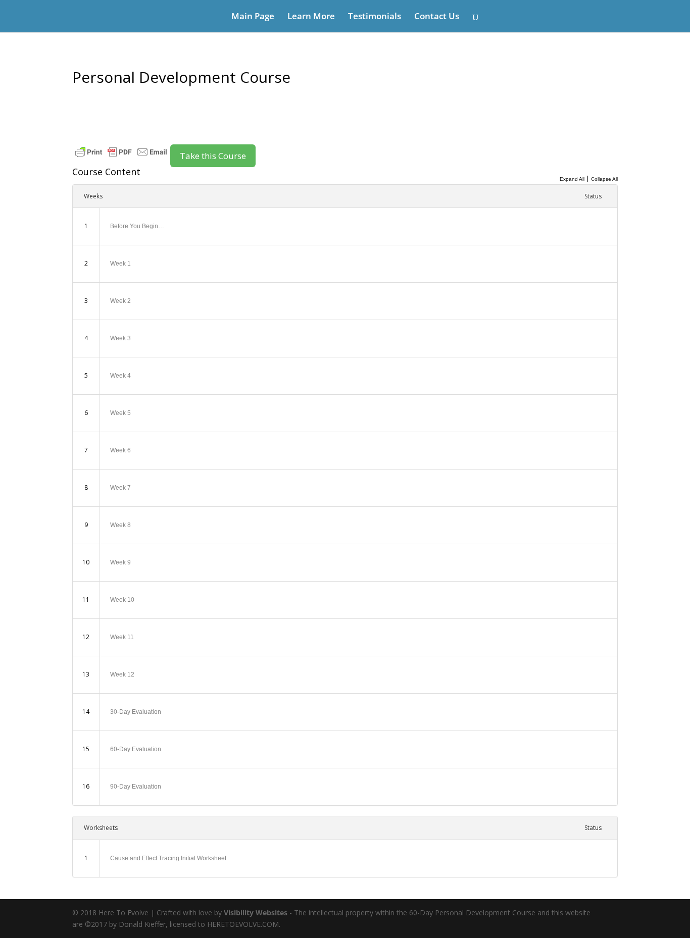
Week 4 (120, 375)
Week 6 (120, 450)
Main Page (252, 17)
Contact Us (436, 17)
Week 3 (120, 338)
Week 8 (120, 525)
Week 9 (120, 562)
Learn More (311, 17)
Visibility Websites (255, 912)
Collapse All (604, 179)
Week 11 (122, 637)
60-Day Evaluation (135, 749)
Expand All (572, 179)
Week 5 (120, 412)
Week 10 (122, 599)
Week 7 (120, 487)
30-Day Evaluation (135, 711)
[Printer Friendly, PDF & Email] (121, 151)
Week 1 (120, 263)
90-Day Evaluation (135, 786)
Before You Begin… (137, 226)
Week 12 (122, 674)
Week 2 (120, 300)
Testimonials (374, 17)
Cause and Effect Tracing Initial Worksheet (168, 858)
